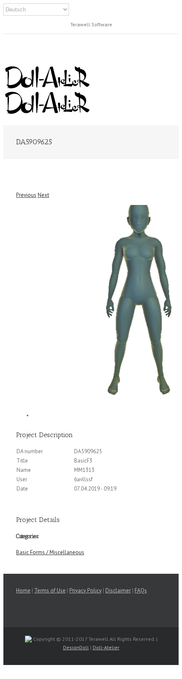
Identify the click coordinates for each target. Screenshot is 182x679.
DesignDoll (76, 647)
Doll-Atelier (106, 647)
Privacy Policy (85, 590)
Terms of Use (50, 590)
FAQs (141, 590)
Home (23, 590)
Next (43, 195)
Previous (26, 195)
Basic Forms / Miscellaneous (50, 552)
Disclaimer (118, 590)
